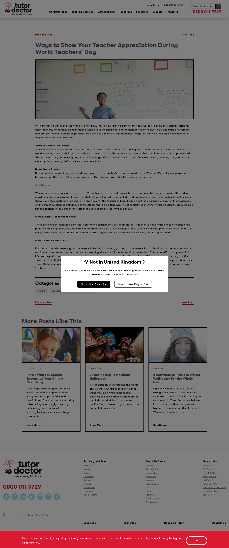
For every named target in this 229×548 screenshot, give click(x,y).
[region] (114, 539)
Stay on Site (133, 284)
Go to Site (93, 284)
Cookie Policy (30, 542)
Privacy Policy (168, 538)
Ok (196, 540)
